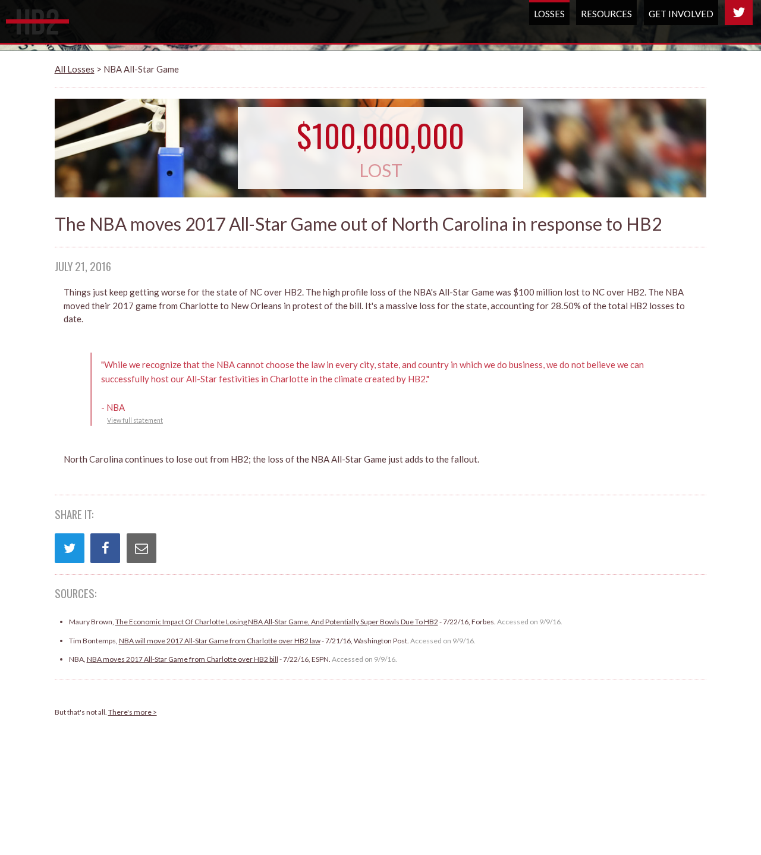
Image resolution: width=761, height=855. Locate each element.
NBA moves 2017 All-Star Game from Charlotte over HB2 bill (182, 659)
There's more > (132, 712)
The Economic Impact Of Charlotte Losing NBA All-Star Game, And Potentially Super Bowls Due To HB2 (276, 621)
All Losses (75, 69)
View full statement (135, 420)
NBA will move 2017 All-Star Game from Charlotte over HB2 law (219, 640)
